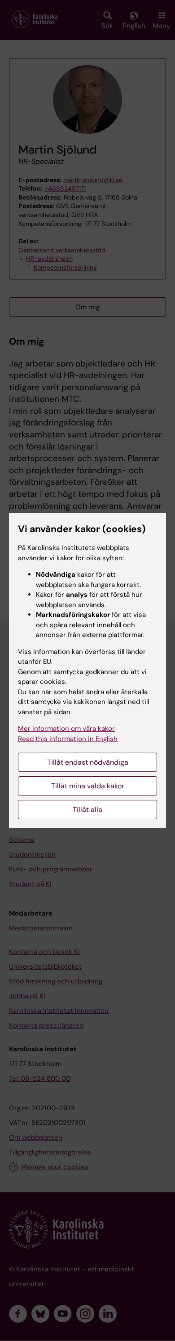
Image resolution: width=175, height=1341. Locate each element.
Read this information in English (68, 738)
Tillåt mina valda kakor (87, 786)
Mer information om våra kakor (66, 728)
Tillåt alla (87, 809)
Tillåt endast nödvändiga (87, 762)
